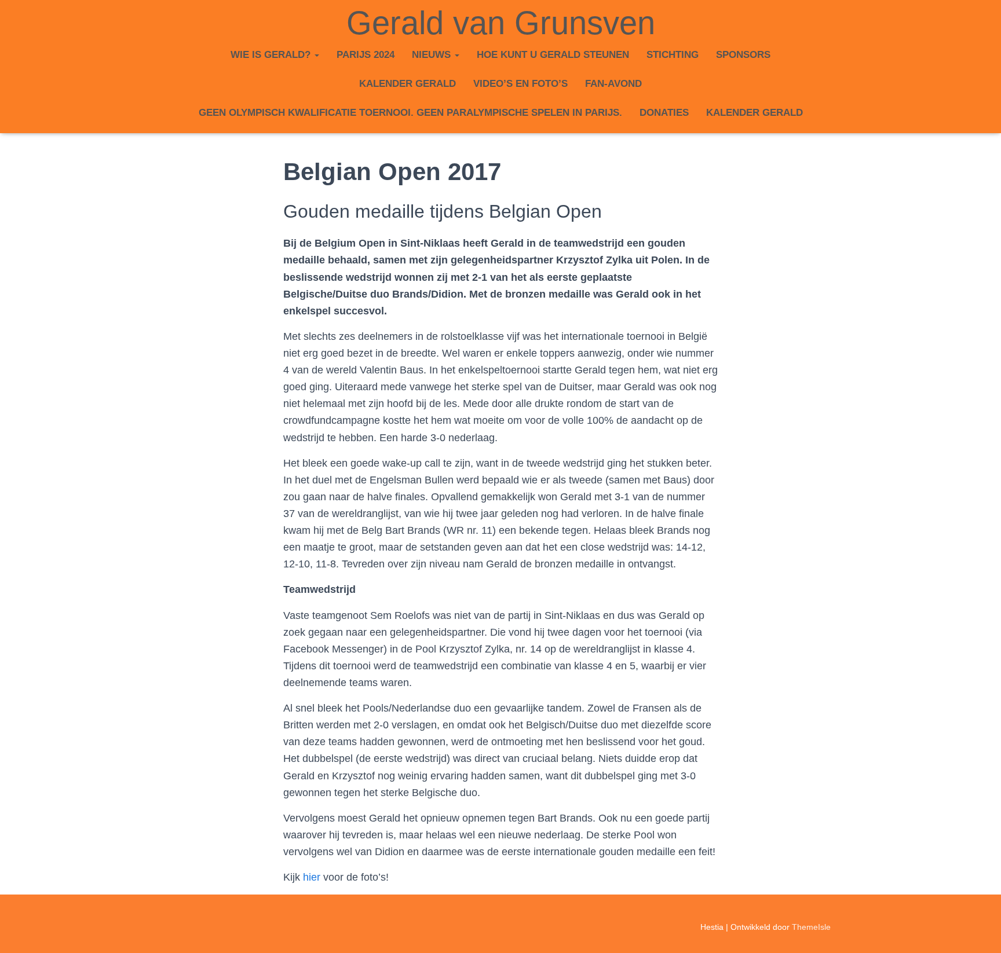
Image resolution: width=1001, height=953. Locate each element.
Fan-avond (613, 83)
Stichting (672, 54)
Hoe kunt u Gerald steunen (553, 54)
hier (311, 877)
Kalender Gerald (407, 83)
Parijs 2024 (365, 54)
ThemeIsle (811, 927)
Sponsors (743, 54)
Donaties (664, 112)
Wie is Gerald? (272, 54)
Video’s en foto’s (520, 83)
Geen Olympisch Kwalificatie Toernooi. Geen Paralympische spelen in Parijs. (410, 112)
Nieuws (433, 54)
